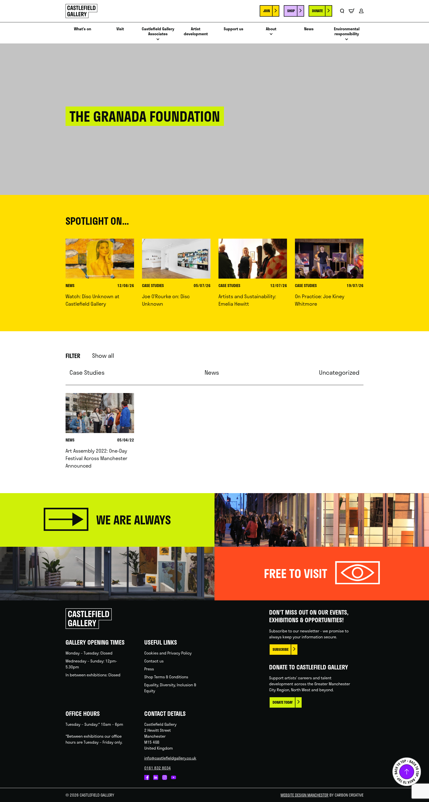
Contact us (154, 661)
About (271, 29)
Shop (291, 10)
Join (266, 10)
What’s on (82, 29)
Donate (317, 10)
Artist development (196, 31)
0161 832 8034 (157, 768)
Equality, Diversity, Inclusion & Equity (170, 688)
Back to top (406, 771)
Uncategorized (339, 372)
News (309, 29)
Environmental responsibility (346, 31)
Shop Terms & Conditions (166, 677)
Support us (233, 29)
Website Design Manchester (304, 795)
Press (149, 669)
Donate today (283, 702)
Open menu (157, 40)
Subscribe (280, 649)
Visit (120, 29)
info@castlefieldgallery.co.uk (170, 758)
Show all (103, 355)
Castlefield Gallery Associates (158, 31)
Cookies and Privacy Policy (168, 653)
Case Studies (87, 372)
